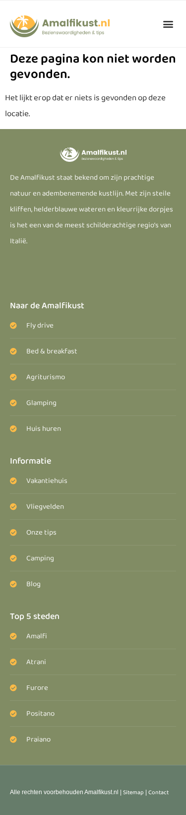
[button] (168, 23)
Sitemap (133, 792)
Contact (158, 792)
